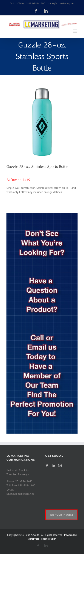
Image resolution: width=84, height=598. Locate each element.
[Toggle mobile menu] (75, 31)
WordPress (33, 538)
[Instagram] (60, 465)
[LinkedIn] (53, 465)
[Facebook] (47, 465)
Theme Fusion (48, 538)
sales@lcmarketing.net (61, 3)
